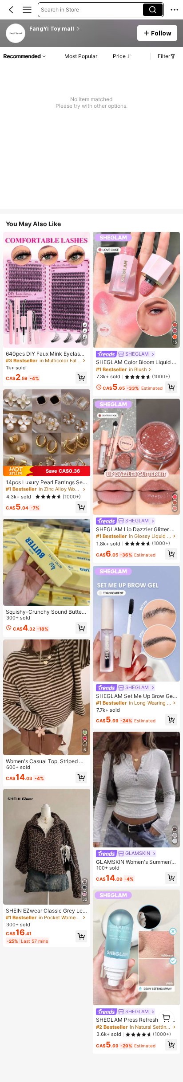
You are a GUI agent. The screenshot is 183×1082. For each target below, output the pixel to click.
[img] (46, 471)
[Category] (27, 10)
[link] (16, 33)
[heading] (80, 29)
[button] (11, 10)
